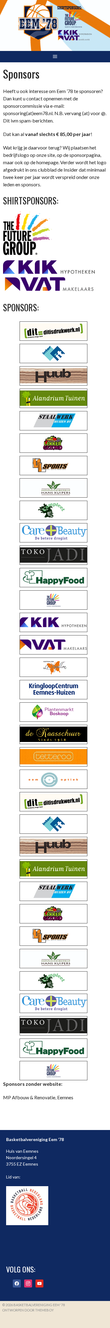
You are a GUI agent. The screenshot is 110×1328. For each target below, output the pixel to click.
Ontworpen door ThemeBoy (28, 1310)
